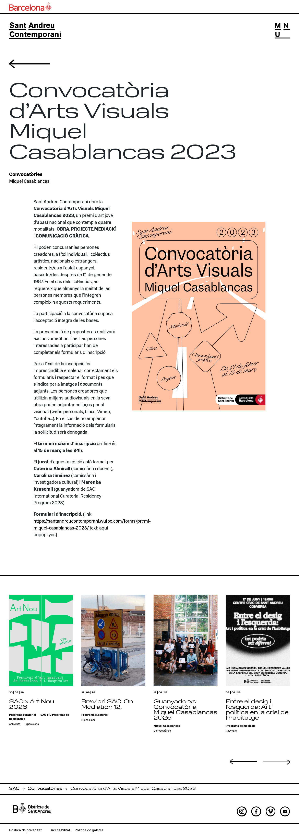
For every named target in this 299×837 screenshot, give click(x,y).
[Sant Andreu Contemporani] (35, 30)
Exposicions (32, 724)
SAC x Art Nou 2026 (31, 704)
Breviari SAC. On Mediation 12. (107, 704)
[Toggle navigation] (282, 30)
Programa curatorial (22, 715)
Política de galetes (89, 830)
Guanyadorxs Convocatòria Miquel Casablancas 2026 (185, 710)
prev (243, 761)
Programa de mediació (240, 726)
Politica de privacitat (25, 830)
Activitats (14, 724)
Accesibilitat (60, 830)
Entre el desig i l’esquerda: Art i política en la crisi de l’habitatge (257, 710)
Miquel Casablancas (29, 181)
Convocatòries (45, 789)
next (276, 762)
